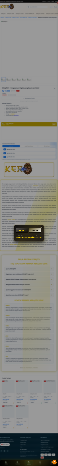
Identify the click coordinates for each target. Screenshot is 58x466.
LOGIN (21, 230)
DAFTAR (35, 230)
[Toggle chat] (54, 462)
